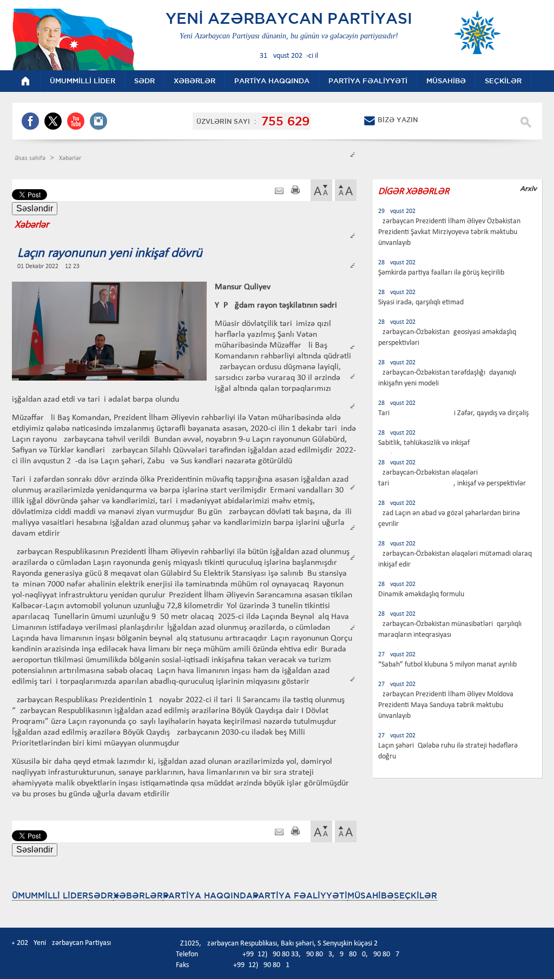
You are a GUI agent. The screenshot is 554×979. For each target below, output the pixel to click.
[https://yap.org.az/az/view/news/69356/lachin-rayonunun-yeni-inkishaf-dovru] (279, 191)
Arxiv (528, 188)
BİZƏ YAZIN (398, 119)
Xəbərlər (70, 158)
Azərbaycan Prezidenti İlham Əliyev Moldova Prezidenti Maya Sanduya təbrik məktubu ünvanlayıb (445, 705)
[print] (295, 191)
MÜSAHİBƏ (370, 895)
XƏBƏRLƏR (138, 895)
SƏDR (100, 895)
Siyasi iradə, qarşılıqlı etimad (421, 302)
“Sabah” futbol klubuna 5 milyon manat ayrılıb (447, 665)
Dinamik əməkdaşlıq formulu (421, 594)
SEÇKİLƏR (415, 895)
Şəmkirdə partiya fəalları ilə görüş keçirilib (441, 273)
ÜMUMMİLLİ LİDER (50, 895)
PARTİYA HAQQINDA (208, 895)
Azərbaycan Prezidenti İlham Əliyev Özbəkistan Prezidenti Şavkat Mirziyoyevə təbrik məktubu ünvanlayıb (449, 232)
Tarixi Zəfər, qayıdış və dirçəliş (453, 413)
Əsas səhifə (31, 158)
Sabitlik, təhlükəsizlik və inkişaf (424, 443)
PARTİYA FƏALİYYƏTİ (300, 895)
